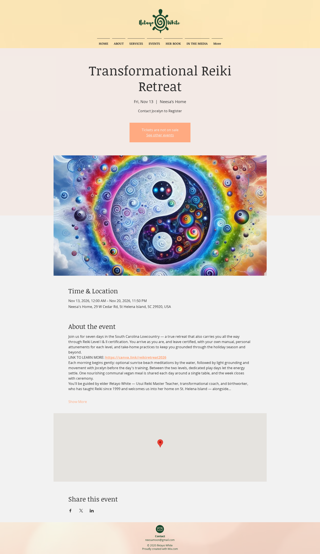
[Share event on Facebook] (70, 510)
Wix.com (173, 549)
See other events (160, 135)
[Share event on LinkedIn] (92, 510)
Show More (77, 401)
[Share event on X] (81, 510)
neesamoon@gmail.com (160, 540)
